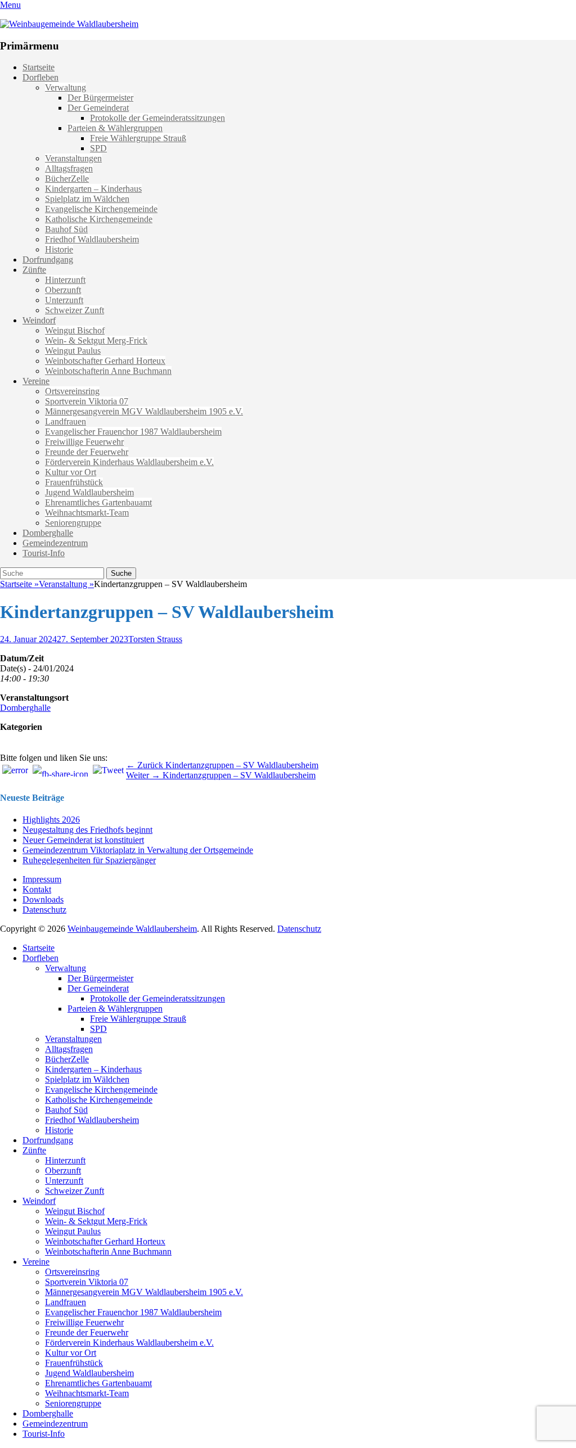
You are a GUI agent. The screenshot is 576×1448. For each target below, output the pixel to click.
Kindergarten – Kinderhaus (93, 188)
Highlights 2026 (51, 819)
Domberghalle (47, 533)
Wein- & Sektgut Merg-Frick (96, 340)
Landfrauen (65, 421)
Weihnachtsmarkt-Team (87, 512)
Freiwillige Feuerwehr (84, 441)
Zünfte (34, 269)
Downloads (43, 899)
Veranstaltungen (73, 158)
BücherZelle (67, 178)
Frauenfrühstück (74, 482)
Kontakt (36, 889)
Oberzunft (63, 290)
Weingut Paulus (73, 350)
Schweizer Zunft (74, 310)
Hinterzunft (65, 280)
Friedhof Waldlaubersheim (92, 239)
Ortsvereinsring (72, 391)
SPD (98, 148)
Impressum (41, 879)
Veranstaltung (66, 584)
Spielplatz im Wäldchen (87, 199)
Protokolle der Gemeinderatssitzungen (157, 118)
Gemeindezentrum (55, 543)
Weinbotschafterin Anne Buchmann (108, 371)
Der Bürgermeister (100, 97)
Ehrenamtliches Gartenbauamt (98, 502)
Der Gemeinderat (98, 107)
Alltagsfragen (69, 168)
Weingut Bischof (75, 330)
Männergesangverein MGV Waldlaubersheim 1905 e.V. (144, 411)
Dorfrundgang (47, 259)
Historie (59, 249)
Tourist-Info (43, 553)
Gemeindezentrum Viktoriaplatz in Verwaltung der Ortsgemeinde (137, 850)
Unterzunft (64, 300)
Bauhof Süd (66, 229)
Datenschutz (44, 909)
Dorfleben (40, 77)
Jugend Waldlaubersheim (89, 492)
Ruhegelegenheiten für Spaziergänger (89, 860)
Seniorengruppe (73, 522)
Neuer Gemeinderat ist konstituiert (83, 840)
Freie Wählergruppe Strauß (138, 138)
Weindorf (39, 320)
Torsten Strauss (155, 639)
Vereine (36, 381)
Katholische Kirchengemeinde (98, 219)
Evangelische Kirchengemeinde (101, 209)
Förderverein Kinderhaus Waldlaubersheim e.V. (129, 462)
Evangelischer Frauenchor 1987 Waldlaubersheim (133, 431)
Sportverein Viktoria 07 (86, 401)
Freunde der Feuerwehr (86, 452)
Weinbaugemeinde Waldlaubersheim (132, 928)
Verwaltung (65, 87)
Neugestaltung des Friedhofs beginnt (87, 829)
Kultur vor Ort (70, 472)
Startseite (38, 67)
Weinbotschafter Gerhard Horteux (105, 361)
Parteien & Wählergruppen (115, 128)
